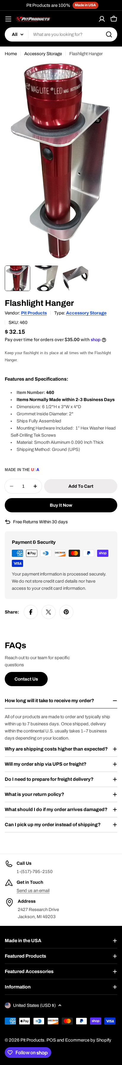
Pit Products (34, 313)
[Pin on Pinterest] (66, 612)
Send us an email (33, 890)
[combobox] (61, 34)
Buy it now (61, 505)
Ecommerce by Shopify (88, 1040)
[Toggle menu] (8, 19)
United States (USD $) (34, 1005)
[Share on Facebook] (31, 612)
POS (51, 1040)
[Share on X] (48, 612)
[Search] (109, 34)
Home (11, 53)
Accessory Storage (43, 53)
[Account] (101, 19)
